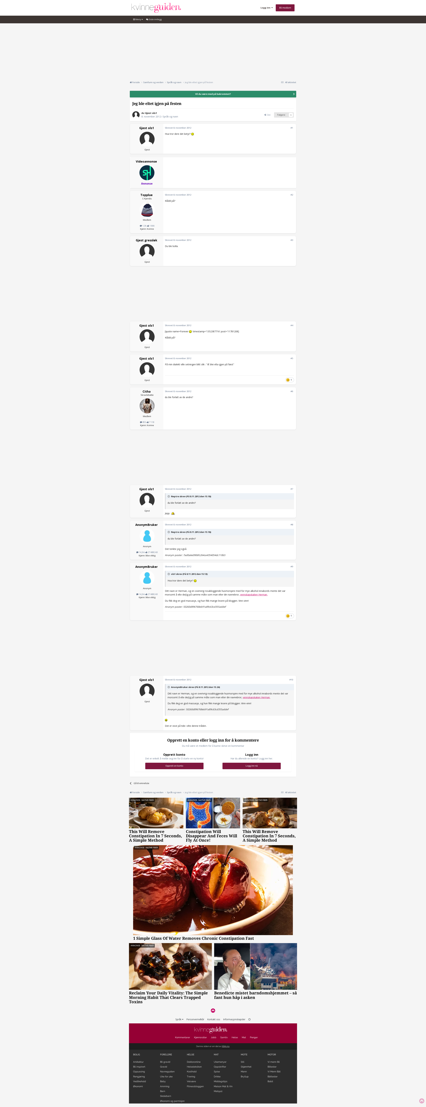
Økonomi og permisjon (172, 1101)
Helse (235, 1037)
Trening (191, 1076)
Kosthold (192, 1071)
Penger (254, 1037)
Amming (164, 1086)
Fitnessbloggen (195, 1086)
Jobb (213, 1037)
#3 (292, 240)
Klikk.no (225, 1046)
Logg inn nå (252, 766)
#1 (292, 127)
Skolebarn (165, 1096)
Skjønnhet (246, 1066)
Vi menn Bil (274, 1062)
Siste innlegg (155, 19)
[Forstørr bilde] (192, 133)
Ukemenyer (220, 1062)
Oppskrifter (220, 1066)
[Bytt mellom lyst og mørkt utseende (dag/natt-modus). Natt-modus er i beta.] (249, 1019)
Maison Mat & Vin (223, 1086)
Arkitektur (138, 1062)
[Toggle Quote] (169, 496)
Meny (138, 19)
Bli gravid (165, 1062)
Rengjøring (139, 1076)
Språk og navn (170, 116)
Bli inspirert (139, 1066)
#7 (292, 488)
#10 (291, 679)
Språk (178, 1019)
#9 (292, 566)
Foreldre (166, 1054)
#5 (292, 358)
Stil (242, 1062)
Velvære (191, 1081)
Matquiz (218, 1091)
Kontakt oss (213, 1019)
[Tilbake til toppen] (213, 1010)
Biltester (272, 1066)
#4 (292, 325)
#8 (292, 524)
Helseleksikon (194, 1066)
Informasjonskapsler (234, 1019)
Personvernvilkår (195, 1019)
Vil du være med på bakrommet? (213, 93)
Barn (162, 1091)
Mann (244, 1071)
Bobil (270, 1081)
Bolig (136, 1054)
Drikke (217, 1076)
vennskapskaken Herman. (254, 594)
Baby (163, 1081)
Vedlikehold (139, 1081)
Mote (244, 1054)
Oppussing (139, 1071)
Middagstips (220, 1081)
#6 (292, 391)
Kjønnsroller (200, 1037)
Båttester (273, 1076)
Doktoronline (194, 1062)
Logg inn (266, 7)
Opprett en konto (174, 766)
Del (268, 115)
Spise (217, 1071)
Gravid (163, 1066)
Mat (244, 1037)
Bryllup (245, 1076)
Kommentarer (182, 1037)
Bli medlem (285, 7)
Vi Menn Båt (274, 1071)
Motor (272, 1054)
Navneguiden (167, 1071)
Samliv (224, 1037)
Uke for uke (166, 1076)
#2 (292, 194)
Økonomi (138, 1086)
